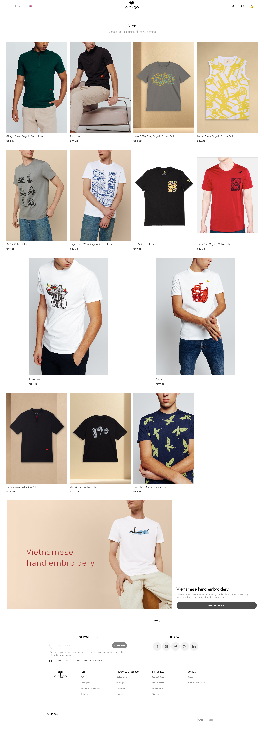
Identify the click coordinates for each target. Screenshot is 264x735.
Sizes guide (85, 682)
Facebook (157, 646)
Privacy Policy (158, 682)
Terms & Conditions (160, 677)
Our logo (120, 682)
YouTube (166, 646)
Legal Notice (157, 688)
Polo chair (75, 136)
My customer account (197, 682)
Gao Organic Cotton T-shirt (83, 487)
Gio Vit (160, 379)
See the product (216, 605)
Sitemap (155, 694)
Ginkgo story (121, 677)
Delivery (84, 694)
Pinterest (175, 646)
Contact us (192, 677)
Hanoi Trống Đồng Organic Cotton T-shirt (154, 136)
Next (158, 620)
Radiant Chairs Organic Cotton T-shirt (215, 136)
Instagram (184, 646)
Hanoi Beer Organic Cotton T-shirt (214, 244)
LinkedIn (194, 646)
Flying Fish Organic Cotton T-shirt (150, 487)
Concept (119, 694)
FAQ (82, 677)
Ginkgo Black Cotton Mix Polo (21, 487)
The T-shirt (121, 688)
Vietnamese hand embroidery (202, 589)
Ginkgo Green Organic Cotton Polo (24, 136)
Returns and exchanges (91, 688)
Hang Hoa (34, 379)
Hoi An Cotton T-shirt (144, 244)
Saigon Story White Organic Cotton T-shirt (91, 244)
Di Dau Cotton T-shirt (17, 244)
